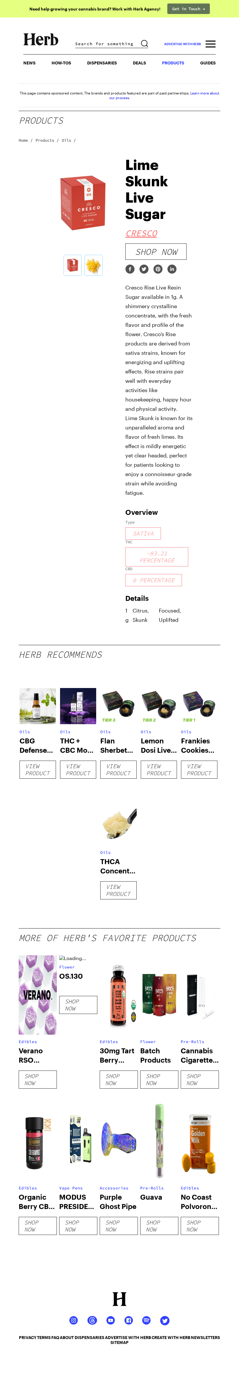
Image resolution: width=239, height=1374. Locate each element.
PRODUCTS (173, 62)
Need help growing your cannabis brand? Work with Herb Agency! (94, 8)
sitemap (119, 1342)
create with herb (171, 1337)
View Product (37, 769)
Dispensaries (102, 62)
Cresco (141, 232)
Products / (47, 140)
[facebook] (130, 269)
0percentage (154, 580)
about (67, 1337)
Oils (25, 731)
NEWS (29, 62)
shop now (156, 251)
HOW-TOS (61, 62)
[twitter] (144, 269)
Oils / (69, 140)
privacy (27, 1337)
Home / (26, 140)
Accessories (114, 1188)
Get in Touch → (188, 8)
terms (44, 1337)
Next (124, 217)
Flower (67, 967)
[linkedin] (172, 269)
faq (55, 1337)
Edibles (28, 1041)
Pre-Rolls (192, 1041)
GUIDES (208, 62)
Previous (42, 217)
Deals (139, 62)
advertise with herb (182, 44)
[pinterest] (158, 269)
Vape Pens (71, 1188)
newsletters (205, 1337)
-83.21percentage (156, 557)
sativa (143, 533)
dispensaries (89, 1337)
